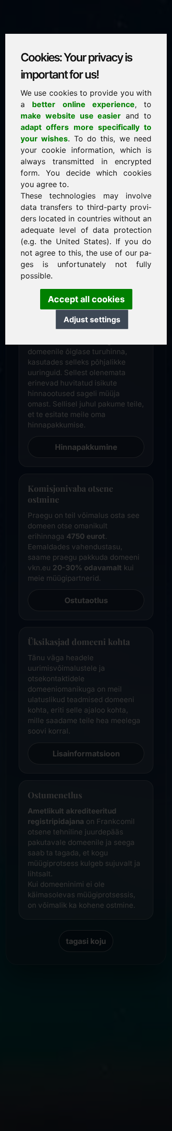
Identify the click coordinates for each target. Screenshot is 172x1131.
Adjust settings (92, 319)
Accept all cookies (86, 299)
